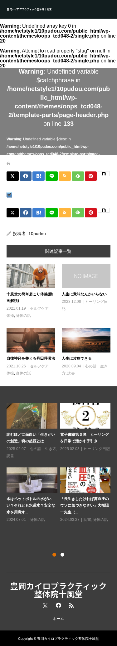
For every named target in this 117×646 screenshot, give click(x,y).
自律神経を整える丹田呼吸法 (31, 358)
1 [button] (54, 555)
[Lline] (52, 176)
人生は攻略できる (77, 358)
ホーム (58, 618)
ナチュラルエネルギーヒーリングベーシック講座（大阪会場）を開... (39, 512)
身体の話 (23, 315)
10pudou (37, 233)
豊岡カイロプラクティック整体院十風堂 (29, 9)
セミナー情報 (26, 534)
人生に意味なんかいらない (84, 294)
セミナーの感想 (51, 527)
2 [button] (62, 555)
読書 (71, 373)
